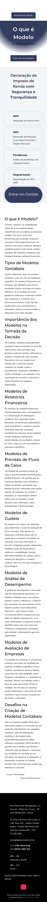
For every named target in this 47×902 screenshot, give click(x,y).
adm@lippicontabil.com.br (22, 840)
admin (18, 44)
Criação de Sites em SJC (30, 897)
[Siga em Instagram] (23, 887)
